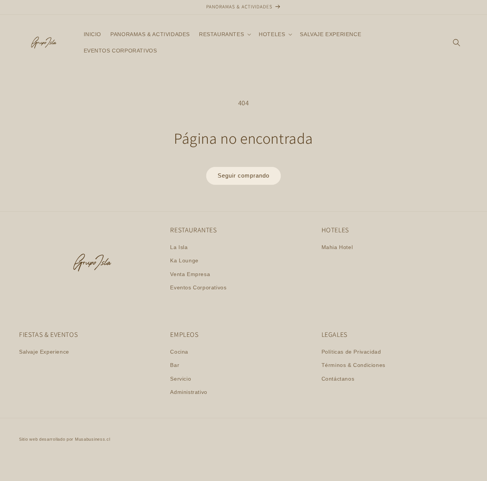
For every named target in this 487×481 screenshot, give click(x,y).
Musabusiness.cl (92, 439)
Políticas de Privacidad (351, 352)
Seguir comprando (243, 175)
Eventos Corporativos (198, 287)
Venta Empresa (190, 274)
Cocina (179, 352)
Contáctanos (338, 379)
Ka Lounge (184, 260)
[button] (224, 34)
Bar (174, 365)
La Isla (179, 247)
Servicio (180, 379)
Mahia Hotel (337, 247)
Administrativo (188, 392)
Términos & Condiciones (353, 365)
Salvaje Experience (44, 352)
